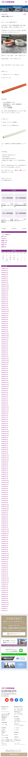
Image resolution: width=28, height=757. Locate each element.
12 (10, 257)
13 (14, 257)
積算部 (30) (3, 244)
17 (3, 259)
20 (14, 259)
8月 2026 (14, 250)
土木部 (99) (3, 238)
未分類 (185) (4, 242)
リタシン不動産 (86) (5, 234)
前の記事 (4, 228)
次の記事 (24, 228)
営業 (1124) (3, 236)
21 (17, 259)
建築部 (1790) (4, 240)
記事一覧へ (14, 228)
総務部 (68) (3, 246)
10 (3, 257)
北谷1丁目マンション (18, 220)
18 (6, 259)
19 (10, 259)
